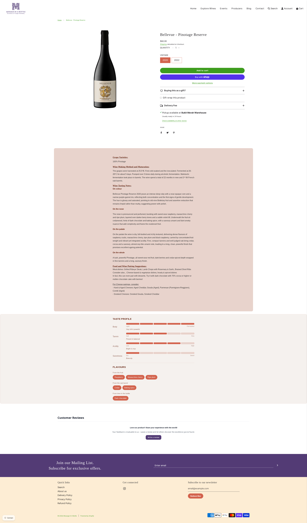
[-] (173, 48)
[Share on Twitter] (167, 132)
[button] (202, 90)
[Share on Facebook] (161, 132)
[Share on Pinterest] (174, 132)
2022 (176, 60)
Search (61, 487)
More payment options (202, 83)
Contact (260, 8)
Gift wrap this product (174, 97)
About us (62, 491)
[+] (179, 48)
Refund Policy (64, 503)
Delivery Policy (65, 495)
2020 (165, 60)
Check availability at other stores (174, 121)
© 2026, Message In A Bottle (67, 516)
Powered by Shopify (87, 516)
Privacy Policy (65, 499)
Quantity (165, 47)
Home (193, 8)
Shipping (163, 44)
